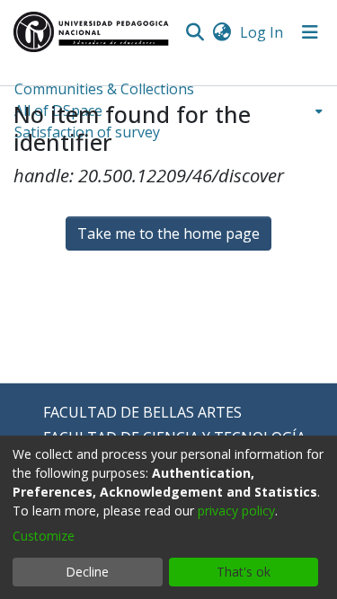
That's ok (243, 571)
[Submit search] (194, 32)
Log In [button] (262, 32)
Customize (44, 535)
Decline (87, 571)
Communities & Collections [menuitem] (104, 89)
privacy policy (236, 510)
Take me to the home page (168, 233)
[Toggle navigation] (310, 32)
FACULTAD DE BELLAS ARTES (142, 412)
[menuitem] (221, 32)
